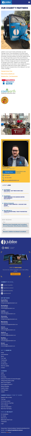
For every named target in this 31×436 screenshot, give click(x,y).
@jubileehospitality (8, 290)
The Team (3, 358)
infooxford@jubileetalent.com (8, 329)
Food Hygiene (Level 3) (6, 384)
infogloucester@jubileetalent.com (9, 303)
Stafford (3, 332)
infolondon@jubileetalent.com (8, 313)
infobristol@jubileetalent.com (8, 346)
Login (2, 423)
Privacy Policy (4, 428)
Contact (3, 367)
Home (2, 352)
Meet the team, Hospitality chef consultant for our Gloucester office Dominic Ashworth (15, 225)
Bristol (3, 343)
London (3, 310)
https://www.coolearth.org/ (7, 73)
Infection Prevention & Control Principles (10, 378)
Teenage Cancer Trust (6, 71)
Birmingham (4, 305)
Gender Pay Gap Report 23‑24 (23, 428)
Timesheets (4, 421)
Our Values (3, 362)
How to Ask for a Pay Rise (7, 403)
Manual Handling (5, 386)
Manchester (4, 321)
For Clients (3, 416)
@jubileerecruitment (8, 287)
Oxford (3, 327)
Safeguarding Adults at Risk (7, 380)
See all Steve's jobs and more (21, 172)
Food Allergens (4, 390)
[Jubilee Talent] (6, 2)
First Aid (3, 375)
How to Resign (4, 404)
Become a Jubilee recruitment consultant (14, 231)
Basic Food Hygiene (6, 382)
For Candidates (4, 414)
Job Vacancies (4, 354)
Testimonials (4, 360)
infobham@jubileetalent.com (8, 308)
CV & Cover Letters (5, 401)
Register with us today (6, 397)
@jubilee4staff (7, 293)
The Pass (3, 399)
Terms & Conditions (12, 428)
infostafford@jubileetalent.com (8, 335)
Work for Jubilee (5, 365)
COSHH (3, 392)
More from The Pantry (6, 408)
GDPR (2, 373)
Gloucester (4, 316)
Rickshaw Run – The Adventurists (9, 76)
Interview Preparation (6, 406)
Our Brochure (4, 363)
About (2, 356)
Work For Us (4, 417)
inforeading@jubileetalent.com (8, 340)
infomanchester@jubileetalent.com (9, 324)
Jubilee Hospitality (8, 285)
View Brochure (15, 274)
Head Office (4, 300)
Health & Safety (5, 388)
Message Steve (9, 172)
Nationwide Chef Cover (6, 419)
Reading (3, 337)
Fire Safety (3, 376)
